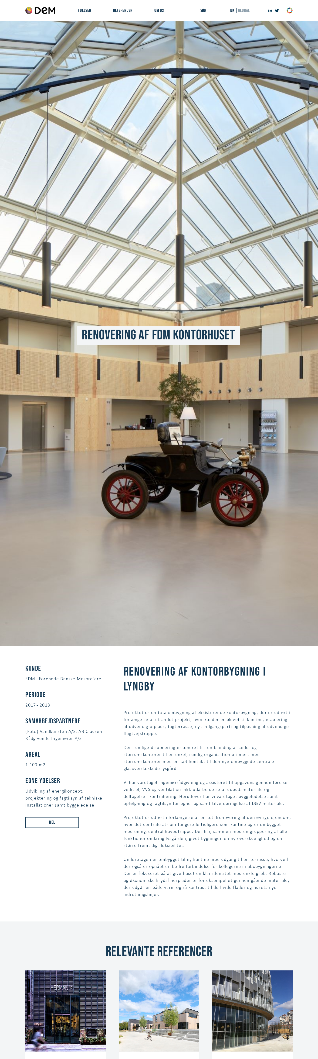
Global (244, 10)
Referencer (123, 10)
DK (232, 10)
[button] (84, 10)
